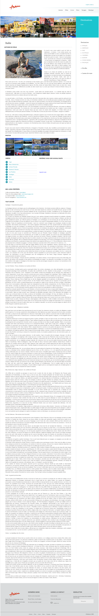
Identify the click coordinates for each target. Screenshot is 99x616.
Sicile (10, 177)
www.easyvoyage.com (27, 194)
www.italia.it (23, 192)
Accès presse (54, 596)
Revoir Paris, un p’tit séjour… (35, 599)
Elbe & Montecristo (13, 164)
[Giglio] (9, 146)
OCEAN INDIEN (86, 60)
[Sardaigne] (9, 140)
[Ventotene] (18, 146)
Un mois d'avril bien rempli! (34, 602)
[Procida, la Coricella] (45, 146)
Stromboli (11, 179)
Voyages (84, 10)
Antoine (14, 8)
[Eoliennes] (45, 152)
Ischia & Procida (13, 167)
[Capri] (63, 146)
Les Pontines (12, 172)
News (77, 10)
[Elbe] (63, 140)
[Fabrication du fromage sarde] (54, 140)
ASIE (83, 50)
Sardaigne (11, 174)
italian (91, 4)
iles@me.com (56, 603)
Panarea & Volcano (14, 169)
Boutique (91, 10)
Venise (10, 182)
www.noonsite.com (21, 197)
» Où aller (84, 68)
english (87, 4)
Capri (10, 162)
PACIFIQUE (85, 62)
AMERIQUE (85, 48)
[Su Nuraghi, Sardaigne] (36, 140)
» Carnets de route (86, 73)
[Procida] (36, 146)
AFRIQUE (84, 45)
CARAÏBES (85, 55)
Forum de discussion (56, 599)
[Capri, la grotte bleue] (9, 152)
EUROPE (84, 57)
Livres (72, 10)
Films (66, 10)
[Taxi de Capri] (18, 152)
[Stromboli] (27, 152)
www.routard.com (20, 195)
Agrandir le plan (42, 172)
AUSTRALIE (85, 53)
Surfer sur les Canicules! (34, 596)
